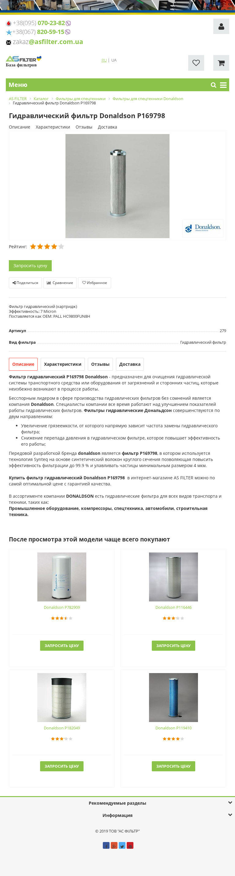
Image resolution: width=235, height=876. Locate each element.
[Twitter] (122, 845)
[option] (117, 185)
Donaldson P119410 (173, 728)
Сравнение (62, 282)
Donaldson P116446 (173, 607)
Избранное (96, 282)
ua (114, 60)
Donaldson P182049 (62, 728)
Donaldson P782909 (62, 607)
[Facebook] (106, 845)
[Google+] (114, 845)
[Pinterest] (130, 845)
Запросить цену (30, 265)
